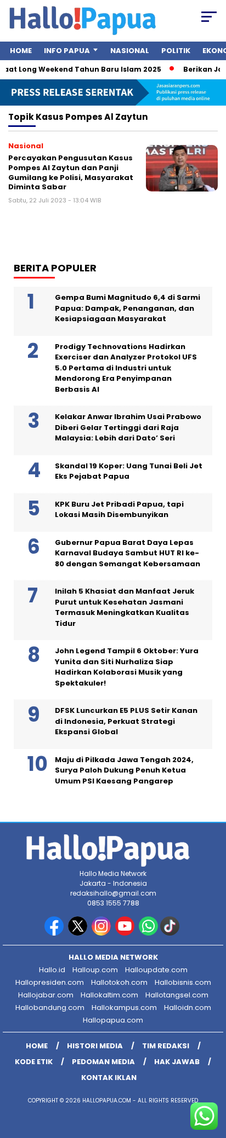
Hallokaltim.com (109, 995)
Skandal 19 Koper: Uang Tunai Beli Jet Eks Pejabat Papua (128, 471)
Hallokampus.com (124, 1007)
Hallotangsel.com (176, 995)
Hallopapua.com (113, 1020)
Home (21, 50)
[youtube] (126, 933)
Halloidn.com (187, 1007)
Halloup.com (95, 970)
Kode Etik (34, 1061)
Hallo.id (52, 970)
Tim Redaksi (165, 1046)
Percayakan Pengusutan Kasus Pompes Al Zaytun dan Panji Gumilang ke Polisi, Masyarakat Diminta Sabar (70, 172)
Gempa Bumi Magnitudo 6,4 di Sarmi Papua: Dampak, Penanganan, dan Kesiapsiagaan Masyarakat (127, 308)
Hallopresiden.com (49, 982)
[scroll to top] (210, 1074)
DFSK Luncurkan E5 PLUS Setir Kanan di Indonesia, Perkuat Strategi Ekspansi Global (126, 721)
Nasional (129, 50)
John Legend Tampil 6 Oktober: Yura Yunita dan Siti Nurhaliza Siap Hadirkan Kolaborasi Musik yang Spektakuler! (127, 667)
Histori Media (95, 1046)
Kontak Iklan (109, 1077)
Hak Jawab (177, 1061)
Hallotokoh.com (119, 982)
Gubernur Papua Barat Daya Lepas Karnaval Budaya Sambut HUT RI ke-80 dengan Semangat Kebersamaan (127, 553)
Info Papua (67, 50)
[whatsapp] (148, 933)
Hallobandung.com (49, 1007)
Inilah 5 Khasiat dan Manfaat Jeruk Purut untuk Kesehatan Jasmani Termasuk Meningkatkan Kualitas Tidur (124, 607)
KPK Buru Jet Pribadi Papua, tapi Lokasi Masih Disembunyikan (119, 509)
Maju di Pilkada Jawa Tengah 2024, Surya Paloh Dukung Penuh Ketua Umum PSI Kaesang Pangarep (124, 770)
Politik (175, 50)
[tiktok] (171, 933)
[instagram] (102, 933)
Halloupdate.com (156, 970)
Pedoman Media (103, 1061)
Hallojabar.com (46, 995)
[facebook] (55, 933)
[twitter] (78, 933)
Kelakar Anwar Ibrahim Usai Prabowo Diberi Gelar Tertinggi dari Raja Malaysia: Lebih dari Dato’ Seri (128, 427)
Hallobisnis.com (183, 982)
